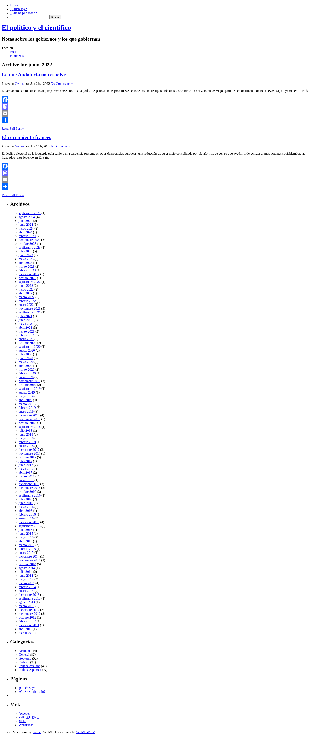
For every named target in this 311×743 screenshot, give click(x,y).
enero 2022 (26, 304)
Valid (29, 717)
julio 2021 (25, 316)
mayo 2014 (26, 579)
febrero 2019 (27, 407)
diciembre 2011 (29, 625)
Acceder (24, 713)
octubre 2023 (27, 243)
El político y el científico (36, 27)
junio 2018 (26, 434)
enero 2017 (26, 480)
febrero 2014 (27, 587)
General (20, 83)
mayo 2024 (26, 228)
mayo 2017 (26, 468)
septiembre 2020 (30, 346)
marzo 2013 (26, 606)
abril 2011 (25, 629)
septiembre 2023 (30, 247)
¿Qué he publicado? (23, 13)
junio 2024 (26, 224)
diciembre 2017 (29, 449)
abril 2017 (25, 472)
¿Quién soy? (18, 9)
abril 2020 (25, 365)
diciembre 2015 (29, 522)
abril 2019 (25, 400)
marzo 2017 (26, 476)
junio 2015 (26, 533)
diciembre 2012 (29, 610)
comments (17, 55)
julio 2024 (25, 221)
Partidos (24, 662)
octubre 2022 (27, 278)
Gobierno (25, 658)
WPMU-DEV (85, 732)
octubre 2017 (27, 457)
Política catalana (29, 666)
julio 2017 (25, 461)
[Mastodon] (155, 106)
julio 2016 (25, 499)
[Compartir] (155, 120)
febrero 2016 (27, 514)
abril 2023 (25, 262)
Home (14, 5)
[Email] (155, 113)
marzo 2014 (26, 583)
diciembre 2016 (29, 484)
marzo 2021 (26, 331)
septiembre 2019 (30, 388)
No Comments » (62, 83)
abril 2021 (25, 327)
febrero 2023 (27, 270)
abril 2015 (25, 541)
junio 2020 (26, 358)
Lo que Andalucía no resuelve (34, 74)
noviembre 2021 (29, 308)
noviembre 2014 (29, 560)
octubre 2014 (27, 564)
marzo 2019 (26, 404)
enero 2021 (26, 339)
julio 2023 (25, 251)
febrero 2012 (27, 621)
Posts (13, 52)
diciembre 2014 (29, 556)
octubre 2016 (27, 491)
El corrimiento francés (26, 137)
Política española (30, 670)
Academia (25, 651)
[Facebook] (155, 99)
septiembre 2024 (30, 213)
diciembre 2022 (29, 274)
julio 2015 (25, 530)
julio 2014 (25, 571)
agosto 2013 (27, 602)
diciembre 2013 (29, 594)
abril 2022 (25, 293)
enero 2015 (26, 552)
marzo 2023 (26, 266)
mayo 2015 (26, 537)
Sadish (37, 732)
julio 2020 (25, 354)
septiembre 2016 (30, 495)
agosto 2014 (27, 568)
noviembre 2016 (29, 488)
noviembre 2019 (29, 381)
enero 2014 (26, 591)
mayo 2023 (26, 259)
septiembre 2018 (30, 427)
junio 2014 (26, 575)
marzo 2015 (26, 545)
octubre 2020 (27, 343)
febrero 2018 (27, 442)
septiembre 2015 (30, 526)
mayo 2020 (26, 362)
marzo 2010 (26, 632)
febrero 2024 (27, 236)
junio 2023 (26, 255)
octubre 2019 (27, 385)
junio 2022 (26, 285)
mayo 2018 (26, 438)
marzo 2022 (26, 297)
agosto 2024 (27, 217)
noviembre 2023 (29, 240)
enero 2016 (26, 518)
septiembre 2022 (30, 282)
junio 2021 (26, 320)
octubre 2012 (27, 617)
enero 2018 (26, 446)
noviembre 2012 (29, 613)
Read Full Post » (13, 128)
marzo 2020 (26, 369)
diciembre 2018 (29, 415)
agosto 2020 (27, 350)
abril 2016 (25, 510)
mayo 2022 (26, 289)
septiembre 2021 (30, 312)
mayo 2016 (26, 507)
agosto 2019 (27, 392)
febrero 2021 (27, 335)
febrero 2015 (27, 549)
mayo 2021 (26, 324)
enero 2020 (26, 377)
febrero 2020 (27, 373)
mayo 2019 (26, 396)
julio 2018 (25, 430)
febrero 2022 (27, 301)
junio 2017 (26, 465)
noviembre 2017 (29, 453)
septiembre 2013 (30, 598)
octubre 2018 (27, 423)
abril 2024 (25, 232)
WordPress (26, 725)
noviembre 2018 (29, 419)
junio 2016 (26, 503)
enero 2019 (26, 411)
